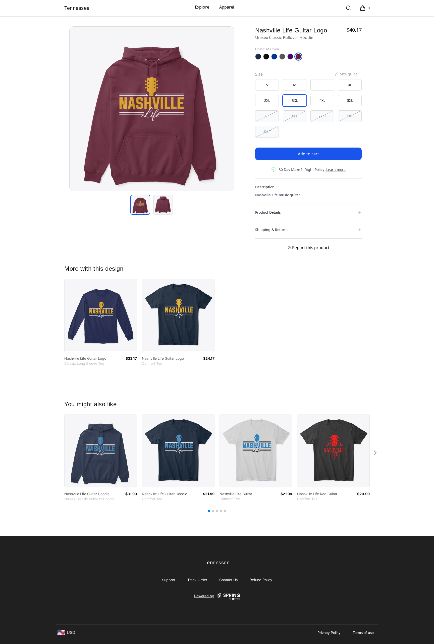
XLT (295, 116)
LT (267, 116)
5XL (350, 100)
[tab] (140, 204)
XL (350, 84)
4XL (322, 100)
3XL (295, 100)
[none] (346, 74)
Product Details (268, 212)
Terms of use (363, 632)
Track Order (197, 580)
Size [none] (259, 74)
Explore (202, 7)
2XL (267, 100)
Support (168, 580)
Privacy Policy (329, 632)
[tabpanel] (151, 108)
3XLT (350, 116)
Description (265, 187)
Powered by (204, 596)
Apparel (226, 7)
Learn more (336, 169)
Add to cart (308, 154)
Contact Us (228, 580)
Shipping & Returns (271, 229)
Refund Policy (261, 580)
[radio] (267, 85)
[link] (101, 315)
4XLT (267, 131)
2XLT (322, 116)
